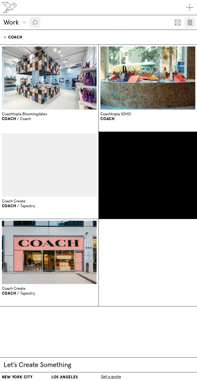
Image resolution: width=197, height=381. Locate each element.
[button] (35, 22)
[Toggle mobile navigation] (190, 7)
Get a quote (111, 376)
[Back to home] (9, 7)
